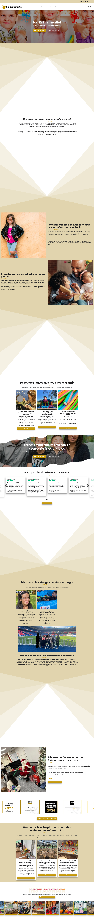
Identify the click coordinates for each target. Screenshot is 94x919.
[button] (88, 7)
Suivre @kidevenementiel (48, 897)
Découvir (26, 428)
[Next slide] (88, 485)
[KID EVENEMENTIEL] (12, 7)
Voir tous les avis (47, 503)
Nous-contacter (54, 7)
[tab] (46, 499)
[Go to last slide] (6, 485)
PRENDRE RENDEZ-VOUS (55, 782)
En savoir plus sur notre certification (47, 818)
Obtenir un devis (45, 7)
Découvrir (47, 427)
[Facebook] (81, 2)
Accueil (37, 7)
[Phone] (88, 2)
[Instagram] (83, 2)
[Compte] (91, 7)
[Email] (85, 2)
